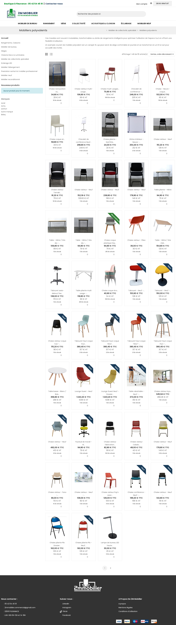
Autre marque (7, 112)
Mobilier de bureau (9, 47)
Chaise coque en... (57, 139)
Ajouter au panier (50, 85)
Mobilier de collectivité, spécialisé (15, 59)
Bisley (3, 114)
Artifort (4, 109)
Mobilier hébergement (10, 67)
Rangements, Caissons (10, 43)
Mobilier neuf (6, 75)
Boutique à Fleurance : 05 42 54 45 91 (23, 3)
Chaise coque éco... (110, 290)
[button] (162, 3)
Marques (5, 99)
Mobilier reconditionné (10, 79)
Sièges (4, 51)
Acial (3, 103)
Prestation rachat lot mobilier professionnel (19, 71)
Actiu (3, 106)
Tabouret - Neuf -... (136, 290)
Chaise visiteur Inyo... (162, 391)
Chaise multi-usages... (110, 89)
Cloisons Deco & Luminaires (12, 55)
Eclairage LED (6, 63)
